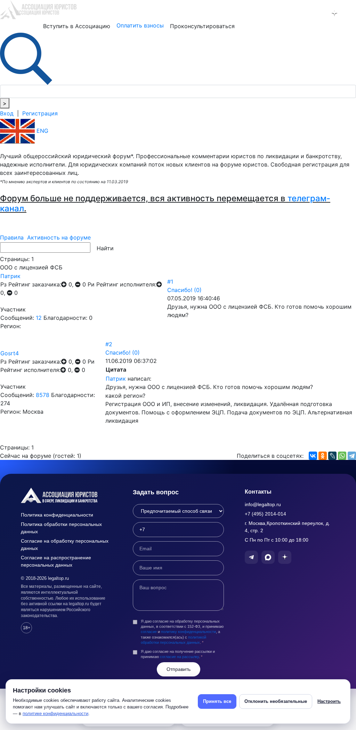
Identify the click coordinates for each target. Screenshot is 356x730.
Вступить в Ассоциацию (76, 26)
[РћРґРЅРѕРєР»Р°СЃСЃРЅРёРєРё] (322, 456)
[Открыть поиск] (26, 58)
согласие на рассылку (179, 657)
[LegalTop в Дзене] (334, 13)
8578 (42, 394)
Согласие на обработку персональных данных (64, 544)
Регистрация (40, 113)
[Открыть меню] (349, 13)
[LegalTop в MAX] (319, 13)
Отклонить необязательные (275, 701)
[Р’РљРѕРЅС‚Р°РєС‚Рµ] (313, 456)
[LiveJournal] (332, 456)
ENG (41, 130)
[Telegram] (352, 456)
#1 (170, 281)
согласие (149, 632)
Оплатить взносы (140, 25)
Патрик (10, 276)
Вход (7, 113)
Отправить (179, 669)
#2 (108, 344)
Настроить (329, 701)
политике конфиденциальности (55, 713)
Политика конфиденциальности (57, 515)
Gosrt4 (9, 353)
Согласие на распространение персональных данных (56, 561)
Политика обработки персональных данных (61, 527)
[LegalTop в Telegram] (304, 13)
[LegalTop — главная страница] (66, 495)
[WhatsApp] (342, 456)
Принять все (217, 701)
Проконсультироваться (202, 26)
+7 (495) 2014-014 (265, 514)
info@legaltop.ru (263, 504)
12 (39, 317)
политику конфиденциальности (188, 632)
